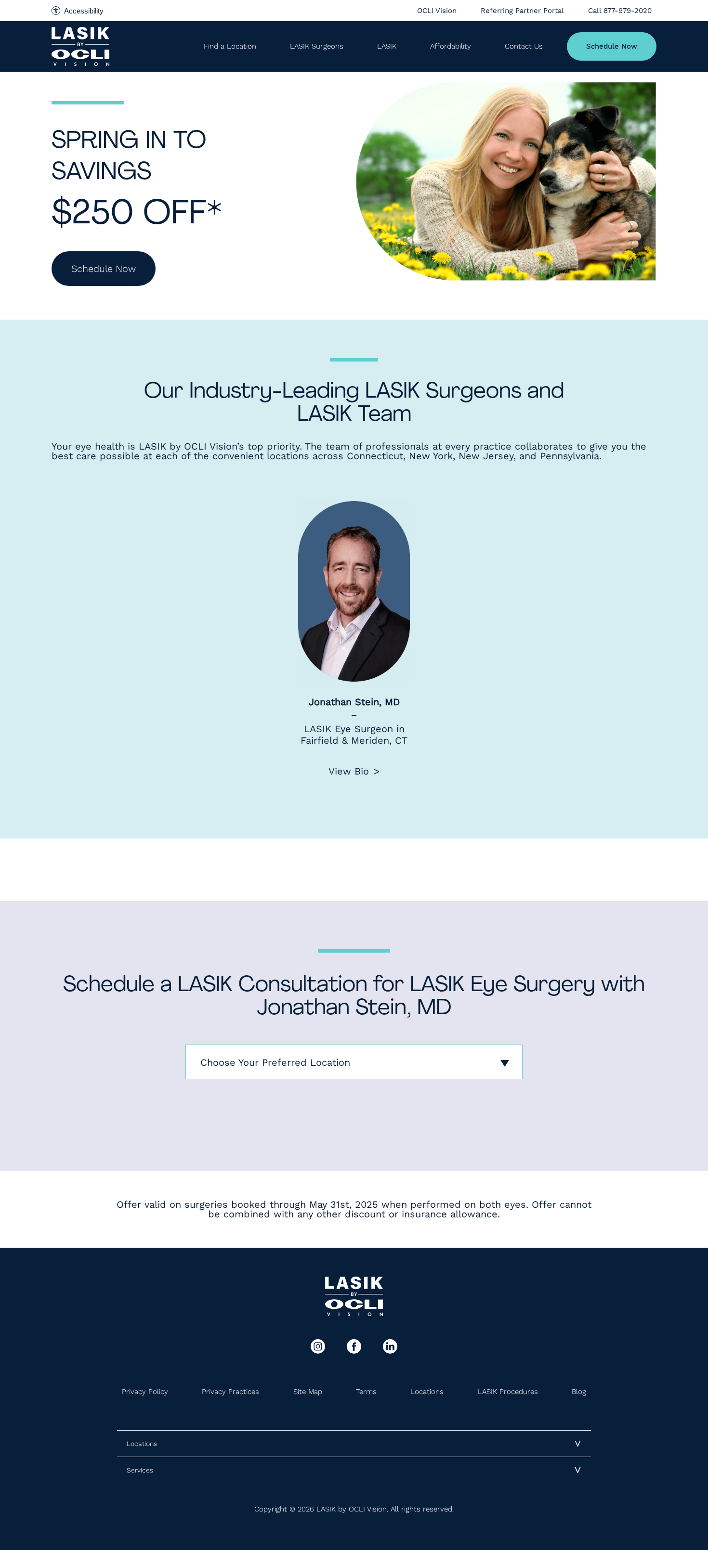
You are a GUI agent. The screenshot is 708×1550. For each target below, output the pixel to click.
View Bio (348, 771)
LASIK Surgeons (316, 46)
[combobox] (354, 1062)
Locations (427, 1391)
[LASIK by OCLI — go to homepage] (80, 46)
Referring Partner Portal (522, 10)
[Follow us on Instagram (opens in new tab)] (318, 1346)
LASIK (386, 46)
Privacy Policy (145, 1391)
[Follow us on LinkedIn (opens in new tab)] (390, 1346)
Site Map (307, 1391)
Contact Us (524, 46)
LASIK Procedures (508, 1391)
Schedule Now (611, 46)
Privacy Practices (230, 1391)
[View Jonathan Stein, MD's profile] (354, 591)
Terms (366, 1391)
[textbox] (354, 1062)
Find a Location (230, 46)
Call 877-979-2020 (620, 10)
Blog (579, 1391)
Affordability (450, 46)
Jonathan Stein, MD (354, 702)
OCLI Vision (437, 10)
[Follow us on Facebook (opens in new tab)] (354, 1346)
